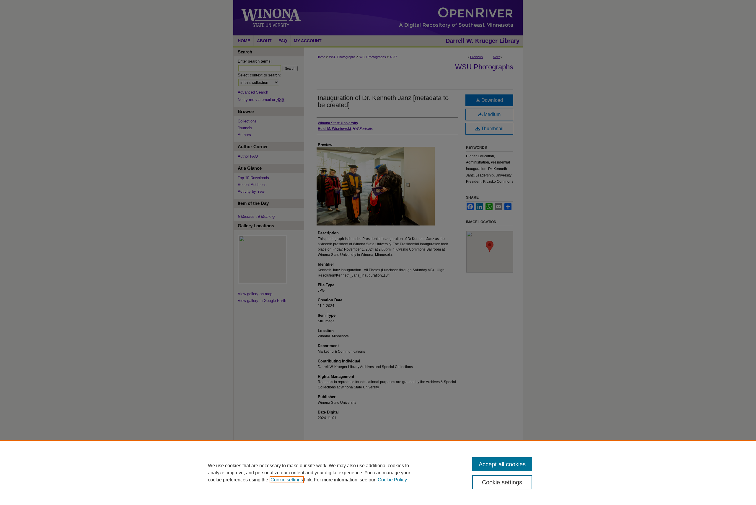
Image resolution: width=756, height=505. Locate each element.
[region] (378, 472)
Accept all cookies (502, 464)
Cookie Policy (392, 479)
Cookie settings (287, 479)
